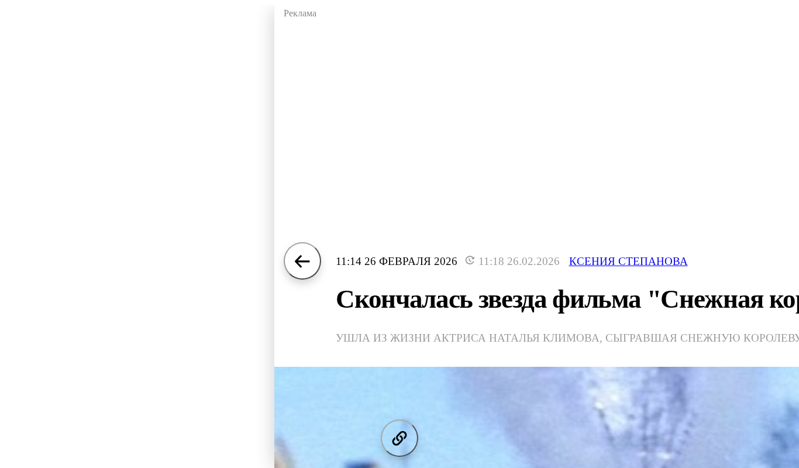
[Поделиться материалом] (399, 438)
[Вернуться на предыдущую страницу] (302, 261)
